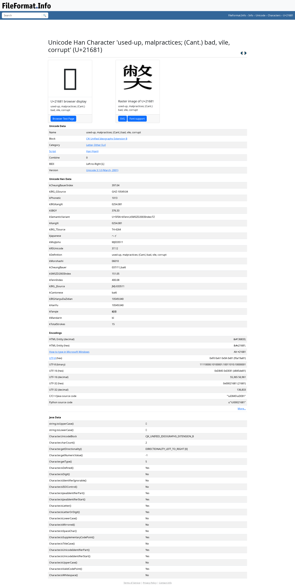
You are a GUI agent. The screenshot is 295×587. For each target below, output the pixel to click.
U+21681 (288, 15)
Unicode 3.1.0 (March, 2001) (102, 170)
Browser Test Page (63, 118)
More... (242, 408)
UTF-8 (52, 358)
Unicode (260, 15)
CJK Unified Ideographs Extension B (106, 138)
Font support (137, 118)
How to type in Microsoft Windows (69, 352)
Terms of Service (132, 582)
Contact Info (165, 582)
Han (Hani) (92, 151)
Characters (274, 15)
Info (250, 15)
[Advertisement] (149, 29)
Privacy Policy (150, 582)
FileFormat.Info (237, 15)
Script (52, 151)
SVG (122, 118)
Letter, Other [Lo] (96, 145)
